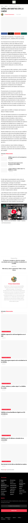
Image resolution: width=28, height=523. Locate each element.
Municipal (12, 490)
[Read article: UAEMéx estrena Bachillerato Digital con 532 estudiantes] (14, 401)
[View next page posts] (15, 175)
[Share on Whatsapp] (24, 34)
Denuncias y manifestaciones (14, 6)
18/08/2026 (11, 171)
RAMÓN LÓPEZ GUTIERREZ (10, 220)
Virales (20, 493)
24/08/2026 (11, 165)
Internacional (13, 485)
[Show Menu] (1, 2)
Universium (21, 490)
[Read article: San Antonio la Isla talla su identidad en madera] (14, 453)
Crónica (3, 483)
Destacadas (4, 487)
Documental (4, 491)
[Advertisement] (14, 240)
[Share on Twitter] (11, 34)
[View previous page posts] (13, 175)
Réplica (21, 486)
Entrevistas (12, 480)
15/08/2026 (4, 466)
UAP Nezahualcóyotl (6, 222)
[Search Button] (26, 2)
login (5, 469)
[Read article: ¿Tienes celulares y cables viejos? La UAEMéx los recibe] (4, 170)
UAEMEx (23, 220)
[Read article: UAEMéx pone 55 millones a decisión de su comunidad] (14, 427)
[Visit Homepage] (14, 2)
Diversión (3, 489)
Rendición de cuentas (22, 484)
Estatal (11, 482)
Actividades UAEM (6, 331)
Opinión (6, 6)
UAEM (19, 220)
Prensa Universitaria (9, 14)
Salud (20, 488)
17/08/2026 (4, 441)
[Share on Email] (17, 34)
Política (21, 480)
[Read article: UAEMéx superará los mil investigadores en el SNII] (4, 159)
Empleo (2, 493)
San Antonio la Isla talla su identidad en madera (14, 464)
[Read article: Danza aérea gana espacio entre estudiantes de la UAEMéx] (4, 164)
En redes (3, 494)
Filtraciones (13, 483)
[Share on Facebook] (4, 34)
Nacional (12, 492)
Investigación (13, 487)
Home (2, 6)
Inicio (2, 517)
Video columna (22, 491)
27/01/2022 (18, 14)
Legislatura (12, 489)
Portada (21, 482)
